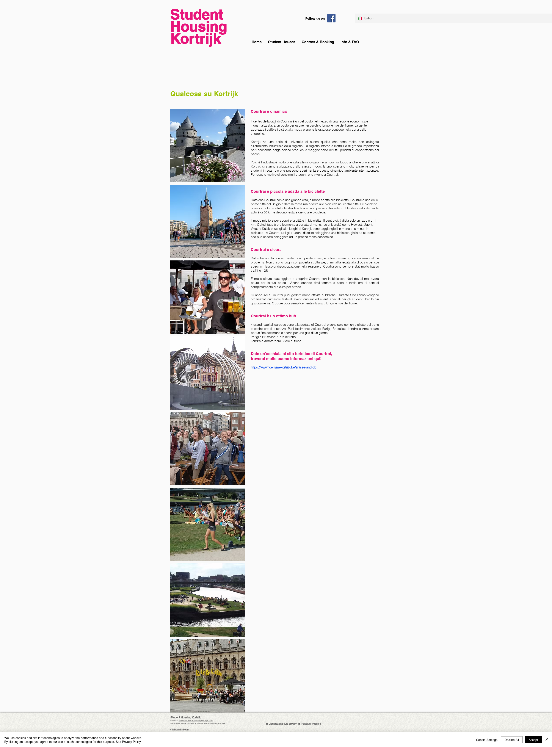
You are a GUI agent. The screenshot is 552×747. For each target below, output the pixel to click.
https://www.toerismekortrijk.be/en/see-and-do (283, 367)
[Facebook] (331, 18)
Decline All (512, 740)
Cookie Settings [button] (486, 740)
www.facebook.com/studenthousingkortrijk (203, 723)
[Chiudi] (546, 740)
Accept (533, 740)
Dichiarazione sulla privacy (283, 723)
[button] (349, 41)
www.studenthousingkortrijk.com (196, 720)
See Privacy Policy (128, 741)
